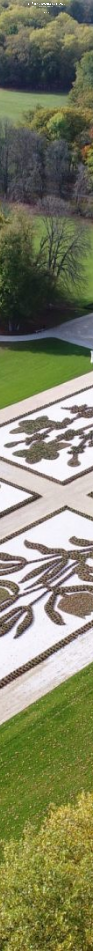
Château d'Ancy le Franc (46, 4)
